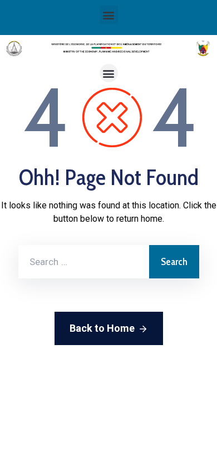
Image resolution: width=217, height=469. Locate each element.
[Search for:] (83, 261)
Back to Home (102, 328)
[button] (109, 15)
